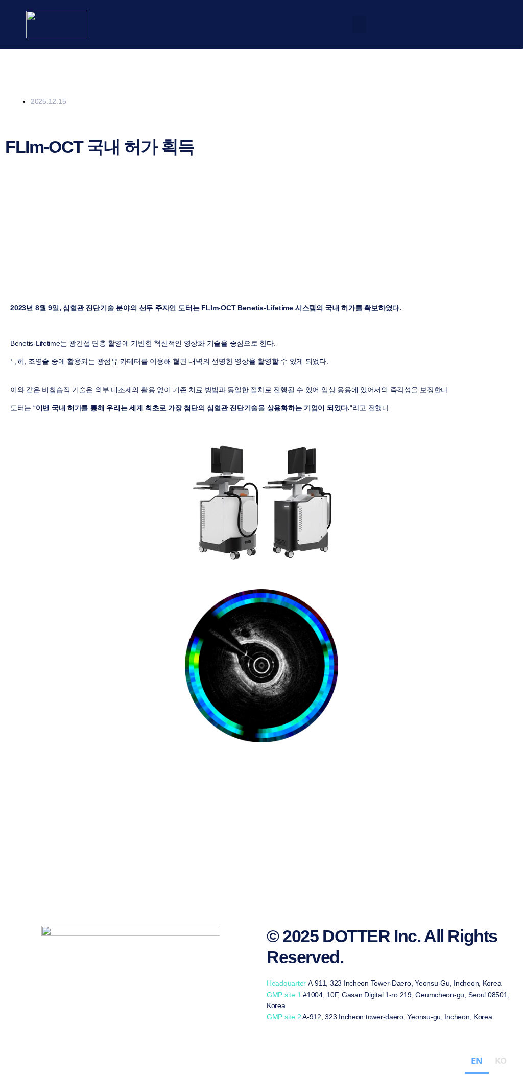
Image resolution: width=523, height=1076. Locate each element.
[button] (359, 24)
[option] (501, 1062)
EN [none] (476, 1060)
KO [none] (501, 1060)
